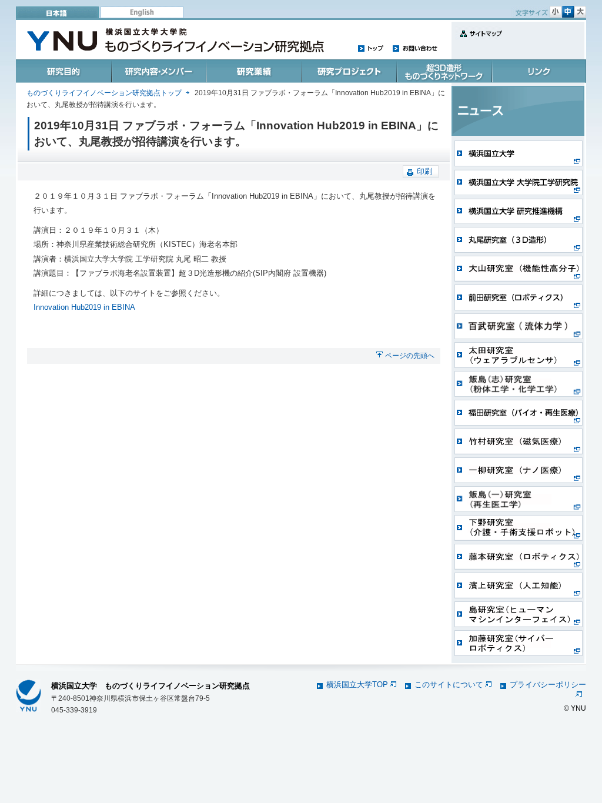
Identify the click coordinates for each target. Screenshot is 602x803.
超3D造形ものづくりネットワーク (443, 71)
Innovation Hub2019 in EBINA (84, 307)
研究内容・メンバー (158, 71)
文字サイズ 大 (580, 12)
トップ (371, 48)
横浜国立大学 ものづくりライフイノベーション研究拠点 (150, 685)
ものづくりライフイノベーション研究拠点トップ (104, 93)
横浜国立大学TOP (357, 684)
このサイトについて (448, 684)
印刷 (424, 171)
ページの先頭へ (409, 356)
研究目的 (64, 71)
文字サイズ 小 (555, 12)
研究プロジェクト (347, 71)
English (142, 12)
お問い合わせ (415, 48)
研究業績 (253, 71)
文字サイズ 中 (568, 12)
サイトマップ (478, 40)
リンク (538, 71)
